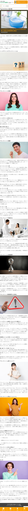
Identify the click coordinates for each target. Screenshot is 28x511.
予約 (10, 510)
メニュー (24, 510)
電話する (3, 510)
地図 (17, 510)
